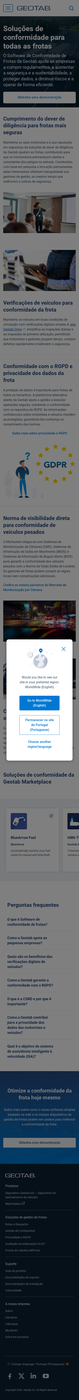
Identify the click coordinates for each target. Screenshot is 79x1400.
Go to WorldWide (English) (39, 703)
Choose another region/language (40, 744)
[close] (64, 649)
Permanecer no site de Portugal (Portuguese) (39, 725)
